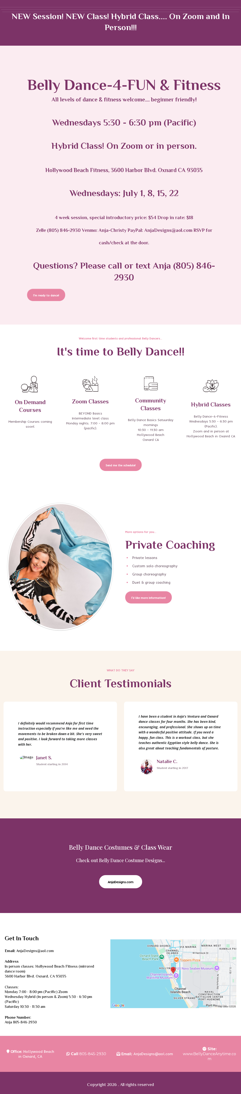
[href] (173, 973)
